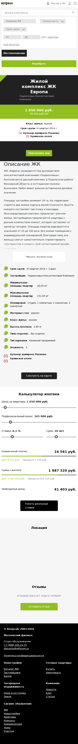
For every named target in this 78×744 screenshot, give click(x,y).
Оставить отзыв (39, 606)
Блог (49, 693)
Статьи (50, 696)
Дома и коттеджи (15, 693)
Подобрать (39, 63)
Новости (51, 689)
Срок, (55, 430)
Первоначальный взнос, (27, 416)
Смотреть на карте (39, 375)
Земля (7, 696)
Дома (7, 727)
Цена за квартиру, (25, 401)
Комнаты (9, 720)
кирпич (35, 313)
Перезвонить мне (39, 153)
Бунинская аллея (41, 136)
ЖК (6, 710)
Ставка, (11, 430)
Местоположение (14, 53)
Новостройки (12, 713)
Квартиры (10, 717)
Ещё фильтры (11, 44)
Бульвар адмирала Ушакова (41, 133)
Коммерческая (13, 724)
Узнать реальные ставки (36, 505)
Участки (9, 731)
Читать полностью (39, 256)
